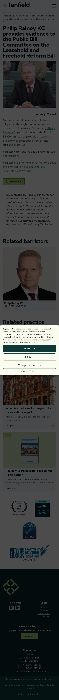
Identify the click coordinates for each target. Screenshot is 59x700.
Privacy (33, 371)
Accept (28, 348)
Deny (28, 356)
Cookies (24, 371)
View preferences (28, 365)
